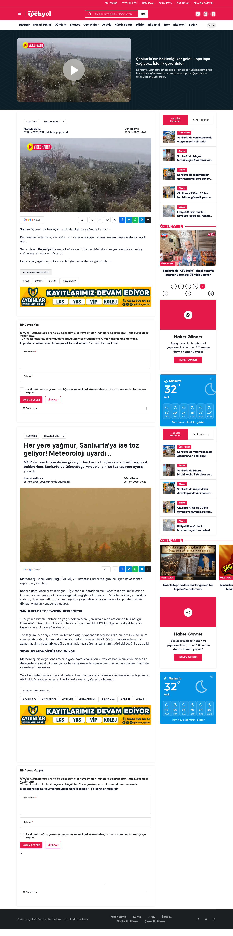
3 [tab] (188, 286)
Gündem (60, 24)
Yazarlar (24, 24)
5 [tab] (202, 286)
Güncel (182, 170)
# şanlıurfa (69, 281)
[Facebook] (198, 919)
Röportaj (154, 24)
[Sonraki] (211, 293)
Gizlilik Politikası (127, 921)
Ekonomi (179, 24)
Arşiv (151, 917)
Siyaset (75, 24)
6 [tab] (188, 293)
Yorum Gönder (31, 400)
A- (115, 220)
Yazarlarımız (118, 917)
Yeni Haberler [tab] (201, 120)
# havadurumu (87, 699)
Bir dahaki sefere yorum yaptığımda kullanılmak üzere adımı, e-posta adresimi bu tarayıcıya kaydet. (86, 391)
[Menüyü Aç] (20, 14)
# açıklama (108, 699)
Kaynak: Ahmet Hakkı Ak (36, 691)
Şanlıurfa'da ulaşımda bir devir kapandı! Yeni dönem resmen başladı (193, 179)
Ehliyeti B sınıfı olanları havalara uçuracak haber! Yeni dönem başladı (193, 216)
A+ (107, 220)
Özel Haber (91, 24)
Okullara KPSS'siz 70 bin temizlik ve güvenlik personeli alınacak (195, 197)
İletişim (167, 917)
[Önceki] (165, 293)
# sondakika (49, 699)
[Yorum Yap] (100, 220)
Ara (143, 13)
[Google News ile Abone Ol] (32, 219)
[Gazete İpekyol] (39, 13)
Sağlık (193, 24)
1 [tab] (173, 286)
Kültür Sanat (123, 24)
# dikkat (125, 699)
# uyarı (140, 699)
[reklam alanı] (85, 297)
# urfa (39, 281)
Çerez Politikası (154, 921)
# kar (26, 281)
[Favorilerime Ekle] (92, 220)
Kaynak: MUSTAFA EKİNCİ (36, 272)
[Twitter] (206, 919)
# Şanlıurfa (29, 699)
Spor (166, 24)
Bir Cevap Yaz (29, 324)
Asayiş (106, 24)
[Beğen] (83, 220)
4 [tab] (195, 286)
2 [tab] (181, 286)
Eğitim (139, 24)
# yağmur (67, 699)
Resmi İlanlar (42, 24)
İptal (41, 771)
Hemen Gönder (188, 360)
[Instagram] (213, 919)
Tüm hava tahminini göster (188, 422)
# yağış (53, 281)
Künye (137, 917)
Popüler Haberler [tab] (175, 120)
